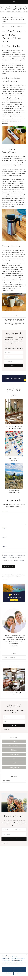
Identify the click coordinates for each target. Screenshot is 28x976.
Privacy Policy (6, 729)
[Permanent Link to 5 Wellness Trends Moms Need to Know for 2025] (14, 424)
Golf (14, 763)
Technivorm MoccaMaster (16, 323)
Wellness (14, 750)
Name (4, 528)
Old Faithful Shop (11, 87)
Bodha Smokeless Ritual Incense (13, 320)
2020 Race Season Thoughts (14, 459)
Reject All (20, 973)
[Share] (3, 41)
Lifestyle (13, 319)
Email (4, 537)
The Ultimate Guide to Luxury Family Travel (14, 693)
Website (4, 546)
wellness (14, 324)
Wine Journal (14, 768)
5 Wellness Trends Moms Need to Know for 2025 (14, 427)
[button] (14, 2)
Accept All (14, 969)
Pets (14, 759)
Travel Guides (14, 746)
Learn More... (14, 645)
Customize (7, 973)
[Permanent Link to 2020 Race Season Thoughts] (14, 456)
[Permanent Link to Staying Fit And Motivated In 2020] (14, 488)
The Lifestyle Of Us (14, 9)
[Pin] (7, 41)
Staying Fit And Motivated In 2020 (14, 491)
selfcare (6, 323)
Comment (5, 511)
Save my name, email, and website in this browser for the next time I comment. (13, 556)
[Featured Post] (14, 679)
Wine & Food (14, 754)
